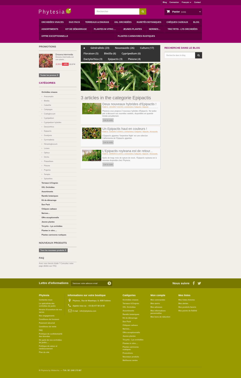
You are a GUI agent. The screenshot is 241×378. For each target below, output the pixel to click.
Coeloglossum (49, 114)
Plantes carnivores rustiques (136, 36)
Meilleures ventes (130, 360)
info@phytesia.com (87, 311)
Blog (165, 2)
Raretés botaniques (149, 22)
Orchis (46, 157)
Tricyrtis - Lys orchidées (182, 29)
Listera (46, 148)
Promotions (47, 46)
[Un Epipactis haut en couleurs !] (91, 133)
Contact (197, 2)
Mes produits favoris (187, 307)
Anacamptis (48, 96)
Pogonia (46, 170)
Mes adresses (156, 307)
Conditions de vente (47, 327)
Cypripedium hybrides (52, 122)
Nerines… (154, 29)
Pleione (46, 166)
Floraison (91, 53)
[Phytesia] (65, 11)
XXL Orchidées (123, 22)
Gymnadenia (48, 140)
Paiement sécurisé (47, 323)
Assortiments (49, 29)
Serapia (46, 174)
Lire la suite (108, 120)
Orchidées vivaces (52, 22)
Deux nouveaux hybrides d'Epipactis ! (129, 104)
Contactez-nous (45, 300)
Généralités (100, 48)
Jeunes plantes (132, 29)
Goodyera (47, 135)
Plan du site (44, 352)
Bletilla (46, 101)
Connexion (174, 2)
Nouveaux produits (53, 242)
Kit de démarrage (76, 29)
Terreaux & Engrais (97, 22)
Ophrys (46, 153)
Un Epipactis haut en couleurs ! (124, 129)
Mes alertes (183, 303)
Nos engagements (46, 316)
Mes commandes (157, 300)
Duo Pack (74, 22)
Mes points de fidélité (187, 311)
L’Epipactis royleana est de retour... (127, 151)
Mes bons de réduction (160, 317)
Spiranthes (48, 179)
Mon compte (157, 295)
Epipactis (47, 131)
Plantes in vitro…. (105, 29)
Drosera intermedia (64, 54)
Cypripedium (48, 118)
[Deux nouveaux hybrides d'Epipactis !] (91, 108)
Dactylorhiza (48, 127)
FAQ (41, 258)
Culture (147, 48)
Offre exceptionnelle (54, 36)
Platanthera (48, 161)
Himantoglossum (50, 144)
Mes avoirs (155, 303)
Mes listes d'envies (186, 300)
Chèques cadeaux (177, 22)
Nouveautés (124, 48)
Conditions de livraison (49, 319)
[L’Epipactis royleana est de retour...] (91, 155)
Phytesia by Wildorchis (50, 370)
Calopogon (47, 109)
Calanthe (47, 105)
